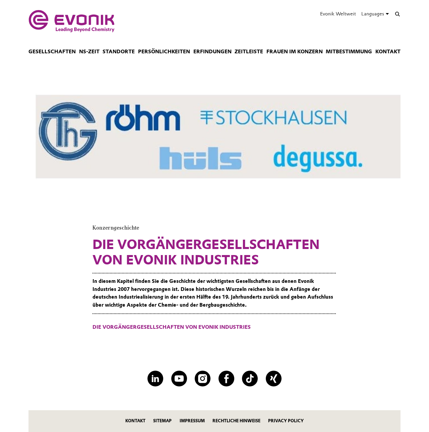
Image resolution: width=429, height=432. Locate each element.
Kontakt (388, 52)
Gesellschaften (52, 52)
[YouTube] (179, 378)
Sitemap (162, 420)
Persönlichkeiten (164, 52)
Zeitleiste (249, 52)
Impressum (192, 420)
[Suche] (397, 14)
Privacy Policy (286, 420)
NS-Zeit (89, 52)
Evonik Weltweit (338, 14)
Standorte (119, 52)
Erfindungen (212, 52)
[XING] (274, 378)
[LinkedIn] (155, 378)
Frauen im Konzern (294, 52)
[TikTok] (250, 378)
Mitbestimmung (349, 52)
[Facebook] (226, 378)
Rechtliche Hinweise (236, 420)
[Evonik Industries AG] (71, 21)
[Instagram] (202, 378)
